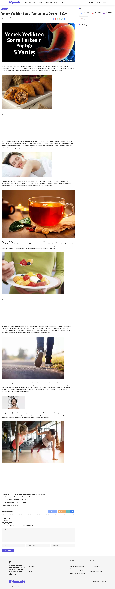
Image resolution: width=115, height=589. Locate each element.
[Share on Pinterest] (55, 19)
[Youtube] (84, 18)
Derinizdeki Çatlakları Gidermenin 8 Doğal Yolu (15, 502)
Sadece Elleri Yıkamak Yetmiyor (11, 505)
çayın (16, 185)
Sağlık (4, 9)
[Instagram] (107, 13)
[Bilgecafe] (15, 2)
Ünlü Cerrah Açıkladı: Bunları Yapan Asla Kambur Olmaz (18, 497)
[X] (90, 2)
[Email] (60, 19)
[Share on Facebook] (53, 19)
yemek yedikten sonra (30, 141)
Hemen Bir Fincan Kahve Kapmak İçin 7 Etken (15, 499)
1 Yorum (12, 18)
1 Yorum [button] (6, 520)
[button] (65, 2)
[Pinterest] (96, 13)
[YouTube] (92, 2)
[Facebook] (88, 2)
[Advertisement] (38, 126)
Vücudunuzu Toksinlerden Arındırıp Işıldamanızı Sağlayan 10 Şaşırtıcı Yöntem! (24, 494)
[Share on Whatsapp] (58, 19)
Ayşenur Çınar (5, 18)
